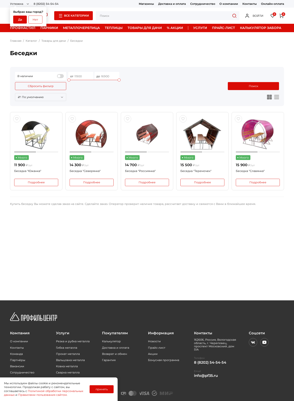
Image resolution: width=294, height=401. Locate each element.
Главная (15, 40)
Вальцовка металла (70, 360)
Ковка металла (67, 366)
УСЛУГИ (200, 28)
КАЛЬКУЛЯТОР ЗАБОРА (260, 28)
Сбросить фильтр (41, 86)
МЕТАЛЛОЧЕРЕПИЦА (81, 28)
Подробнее (36, 182)
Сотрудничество (202, 3)
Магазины (146, 3)
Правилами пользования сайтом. (42, 395)
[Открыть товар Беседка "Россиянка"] (147, 134)
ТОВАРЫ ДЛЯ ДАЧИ (145, 28)
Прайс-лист (156, 347)
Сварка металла (68, 372)
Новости (154, 341)
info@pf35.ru (206, 376)
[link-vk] (253, 342)
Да (20, 19)
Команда (16, 354)
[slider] (68, 79)
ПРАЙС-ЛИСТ (223, 28)
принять (102, 389)
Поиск (253, 86)
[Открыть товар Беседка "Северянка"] (92, 134)
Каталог (31, 40)
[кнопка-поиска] (234, 15)
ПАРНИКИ (49, 28)
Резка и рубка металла (73, 341)
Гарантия (109, 360)
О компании (228, 3)
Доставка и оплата (172, 3)
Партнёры (17, 360)
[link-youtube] (264, 342)
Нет (35, 19)
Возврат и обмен (114, 354)
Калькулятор (111, 341)
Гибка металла (66, 347)
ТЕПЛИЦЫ (114, 28)
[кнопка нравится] (16, 118)
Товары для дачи (53, 40)
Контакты (249, 3)
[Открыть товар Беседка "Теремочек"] (202, 134)
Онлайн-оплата (272, 3)
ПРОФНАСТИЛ (22, 28)
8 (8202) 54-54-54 (46, 3)
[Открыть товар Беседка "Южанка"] (36, 134)
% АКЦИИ (175, 28)
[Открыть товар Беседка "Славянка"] (258, 134)
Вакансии (17, 366)
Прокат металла (68, 354)
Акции (153, 354)
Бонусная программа (163, 360)
